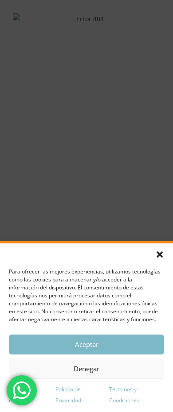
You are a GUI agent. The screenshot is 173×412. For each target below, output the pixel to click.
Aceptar (86, 344)
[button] (159, 254)
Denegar (86, 368)
